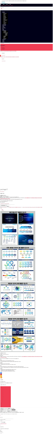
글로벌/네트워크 (5, 394)
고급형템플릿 (3, 47)
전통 (3, 400)
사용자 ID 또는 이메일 (2, 419)
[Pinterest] (1, 374)
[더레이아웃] (6, 5)
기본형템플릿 (3, 402)
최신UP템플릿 (10, 207)
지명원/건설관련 (5, 388)
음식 (3, 401)
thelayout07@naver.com (5, 3)
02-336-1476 (3, 1)
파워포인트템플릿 (38, 207)
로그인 (4, 422)
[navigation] (26, 428)
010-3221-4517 (3, 2)
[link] (9, 43)
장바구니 (8, 206)
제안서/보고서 (3, 48)
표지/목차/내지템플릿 (4, 403)
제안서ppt (31, 207)
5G (4, 203)
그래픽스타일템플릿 (5, 392)
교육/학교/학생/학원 (5, 399)
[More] (1, 377)
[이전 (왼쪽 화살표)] (0, 433)
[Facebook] (1, 373)
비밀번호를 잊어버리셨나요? (3, 423)
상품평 (3, 210)
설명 (2, 209)
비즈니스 (4, 395)
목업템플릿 (3, 404)
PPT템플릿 (41, 207)
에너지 (4, 397)
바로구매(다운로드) (3, 205)
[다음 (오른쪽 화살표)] (1, 433)
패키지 (35, 207)
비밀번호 (1, 420)
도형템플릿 (3, 405)
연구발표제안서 (5, 393)
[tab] (22, 209)
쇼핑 (3, 398)
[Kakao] (1, 376)
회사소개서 (6, 203)
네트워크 (8, 203)
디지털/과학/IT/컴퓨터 (5, 396)
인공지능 (3, 203)
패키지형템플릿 (16, 207)
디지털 (1, 203)
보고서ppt (33, 207)
